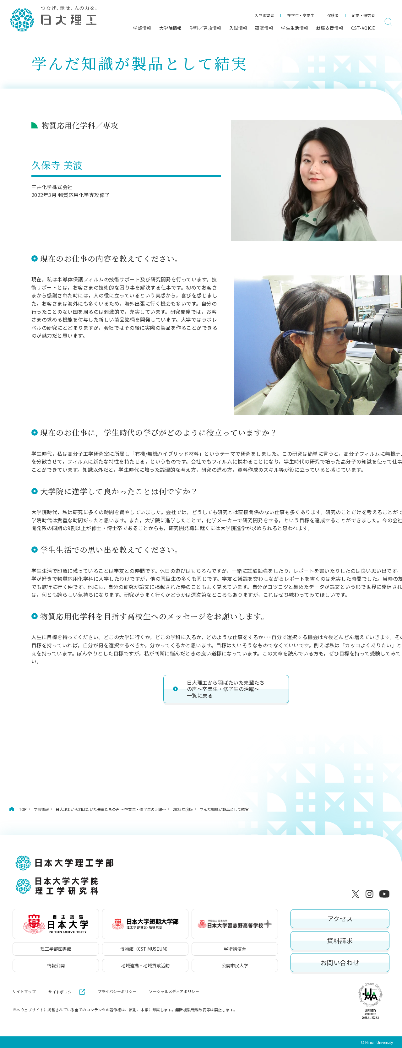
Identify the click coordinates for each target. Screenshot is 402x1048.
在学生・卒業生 (300, 15)
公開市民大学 (235, 965)
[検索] (388, 22)
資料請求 (340, 940)
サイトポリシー (62, 991)
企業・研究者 (363, 15)
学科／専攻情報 (205, 28)
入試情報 (238, 28)
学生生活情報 (294, 28)
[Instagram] (371, 894)
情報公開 (56, 965)
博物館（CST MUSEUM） (145, 949)
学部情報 (142, 28)
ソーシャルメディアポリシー (174, 991)
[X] (357, 894)
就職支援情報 (330, 28)
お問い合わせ (340, 962)
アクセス (340, 918)
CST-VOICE (363, 28)
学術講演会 (235, 949)
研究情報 (264, 28)
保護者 (333, 15)
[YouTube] (384, 894)
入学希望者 (264, 15)
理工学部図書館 (56, 949)
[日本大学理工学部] (52, 19)
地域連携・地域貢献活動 (145, 965)
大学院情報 (170, 28)
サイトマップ (24, 991)
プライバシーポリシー (117, 991)
